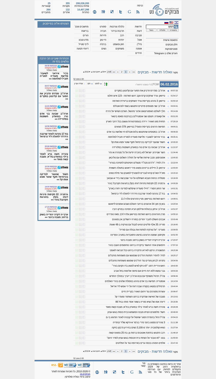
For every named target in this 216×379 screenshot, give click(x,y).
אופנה (139, 48)
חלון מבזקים (172, 44)
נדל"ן (139, 44)
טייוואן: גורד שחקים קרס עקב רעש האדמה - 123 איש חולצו (136, 95)
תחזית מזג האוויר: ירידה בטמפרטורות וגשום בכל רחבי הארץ (135, 121)
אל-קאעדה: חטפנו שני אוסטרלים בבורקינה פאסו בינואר (138, 116)
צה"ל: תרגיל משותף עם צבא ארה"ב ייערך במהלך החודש (137, 276)
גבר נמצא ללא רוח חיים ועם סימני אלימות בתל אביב (139, 271)
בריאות (84, 31)
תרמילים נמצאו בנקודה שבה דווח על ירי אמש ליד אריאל (137, 286)
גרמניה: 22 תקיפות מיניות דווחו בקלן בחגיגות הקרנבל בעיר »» (54, 197)
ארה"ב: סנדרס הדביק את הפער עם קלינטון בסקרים (140, 90)
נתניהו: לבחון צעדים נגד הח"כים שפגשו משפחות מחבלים (137, 260)
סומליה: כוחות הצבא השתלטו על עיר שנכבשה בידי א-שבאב (136, 178)
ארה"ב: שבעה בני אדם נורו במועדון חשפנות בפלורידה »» (54, 116)
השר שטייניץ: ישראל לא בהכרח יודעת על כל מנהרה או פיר (136, 152)
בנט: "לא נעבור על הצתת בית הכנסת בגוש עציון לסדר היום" (136, 338)
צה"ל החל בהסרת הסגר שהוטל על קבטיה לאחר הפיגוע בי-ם (135, 317)
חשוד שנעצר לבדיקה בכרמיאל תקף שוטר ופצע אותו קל (138, 142)
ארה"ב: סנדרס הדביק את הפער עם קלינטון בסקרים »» (54, 96)
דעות (139, 31)
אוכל (139, 40)
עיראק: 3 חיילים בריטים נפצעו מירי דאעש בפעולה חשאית (137, 168)
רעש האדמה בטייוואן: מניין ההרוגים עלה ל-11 (143, 199)
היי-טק (103, 40)
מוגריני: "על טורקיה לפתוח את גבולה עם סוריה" (142, 229)
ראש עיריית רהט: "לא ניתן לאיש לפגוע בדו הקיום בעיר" (138, 265)
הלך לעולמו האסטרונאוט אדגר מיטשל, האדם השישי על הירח (135, 111)
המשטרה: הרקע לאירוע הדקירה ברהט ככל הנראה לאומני (137, 250)
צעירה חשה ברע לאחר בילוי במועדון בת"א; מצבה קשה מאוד (135, 307)
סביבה (138, 35)
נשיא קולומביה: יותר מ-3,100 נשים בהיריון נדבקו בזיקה (138, 327)
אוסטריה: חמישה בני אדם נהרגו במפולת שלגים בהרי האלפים (135, 281)
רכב (122, 35)
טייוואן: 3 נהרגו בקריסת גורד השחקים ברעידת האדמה (138, 101)
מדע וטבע (83, 40)
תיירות (103, 35)
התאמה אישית (170, 40)
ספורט (103, 26)
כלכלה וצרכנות (117, 26)
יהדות (121, 40)
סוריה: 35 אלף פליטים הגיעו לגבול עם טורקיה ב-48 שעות (137, 224)
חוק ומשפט (118, 44)
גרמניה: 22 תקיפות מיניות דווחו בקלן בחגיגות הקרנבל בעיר (136, 183)
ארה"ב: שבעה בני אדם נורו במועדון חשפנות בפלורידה (138, 147)
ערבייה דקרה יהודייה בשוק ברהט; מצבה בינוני (142, 240)
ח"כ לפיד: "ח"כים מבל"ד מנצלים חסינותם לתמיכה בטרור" (136, 162)
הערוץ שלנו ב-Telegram (166, 53)
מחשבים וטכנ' (81, 26)
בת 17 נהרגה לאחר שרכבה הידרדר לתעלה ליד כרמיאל (138, 193)
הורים (85, 35)
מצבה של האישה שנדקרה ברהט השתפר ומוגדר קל (140, 296)
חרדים (138, 53)
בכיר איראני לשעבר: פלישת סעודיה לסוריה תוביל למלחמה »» (54, 76)
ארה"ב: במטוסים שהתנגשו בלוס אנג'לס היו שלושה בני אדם (136, 132)
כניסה (140, 5)
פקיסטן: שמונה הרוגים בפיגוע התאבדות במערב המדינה (137, 235)
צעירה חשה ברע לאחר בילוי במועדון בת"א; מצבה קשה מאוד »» (54, 157)
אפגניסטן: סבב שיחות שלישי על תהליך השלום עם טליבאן (137, 157)
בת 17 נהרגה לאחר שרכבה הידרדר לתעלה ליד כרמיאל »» (54, 136)
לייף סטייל (83, 44)
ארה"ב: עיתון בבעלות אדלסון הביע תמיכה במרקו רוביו (138, 209)
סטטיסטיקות (171, 49)
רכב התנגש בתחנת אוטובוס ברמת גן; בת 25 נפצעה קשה (137, 332)
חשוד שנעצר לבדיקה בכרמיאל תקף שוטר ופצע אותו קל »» (54, 177)
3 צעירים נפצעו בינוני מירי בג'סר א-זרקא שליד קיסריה (139, 322)
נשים (103, 48)
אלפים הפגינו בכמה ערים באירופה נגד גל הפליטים (140, 343)
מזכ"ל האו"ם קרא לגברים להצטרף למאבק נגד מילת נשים (137, 173)
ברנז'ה (103, 44)
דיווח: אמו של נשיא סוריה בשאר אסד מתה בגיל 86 (140, 302)
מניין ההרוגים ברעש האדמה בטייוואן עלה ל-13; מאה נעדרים (136, 214)
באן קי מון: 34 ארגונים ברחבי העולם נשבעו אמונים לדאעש (136, 204)
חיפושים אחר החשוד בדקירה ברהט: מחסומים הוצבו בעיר (136, 245)
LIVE (109, 72)
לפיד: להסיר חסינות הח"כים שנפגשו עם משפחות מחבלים (136, 255)
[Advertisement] (126, 62)
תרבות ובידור (117, 31)
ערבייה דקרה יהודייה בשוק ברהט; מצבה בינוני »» (54, 215)
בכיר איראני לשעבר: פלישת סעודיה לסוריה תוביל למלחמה (136, 137)
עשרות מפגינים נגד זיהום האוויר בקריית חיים (143, 291)
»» (114, 72)
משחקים (119, 48)
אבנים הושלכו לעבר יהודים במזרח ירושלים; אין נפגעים (138, 219)
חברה (103, 31)
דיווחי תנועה (82, 48)
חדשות (138, 26)
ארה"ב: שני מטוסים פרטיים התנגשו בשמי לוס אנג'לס (139, 106)
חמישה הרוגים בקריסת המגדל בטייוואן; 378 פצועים (139, 126)
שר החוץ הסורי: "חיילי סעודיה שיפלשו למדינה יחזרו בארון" (136, 188)
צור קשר (143, 364)
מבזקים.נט (85, 374)
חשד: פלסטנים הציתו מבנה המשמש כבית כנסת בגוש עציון (136, 312)
